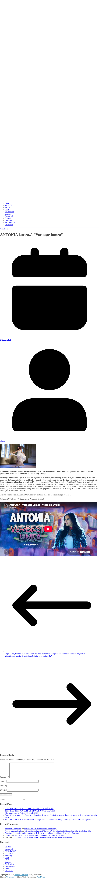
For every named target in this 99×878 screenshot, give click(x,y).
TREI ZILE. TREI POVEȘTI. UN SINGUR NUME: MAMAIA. (30, 811)
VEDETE (9, 205)
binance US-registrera (13, 829)
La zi (7, 210)
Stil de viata (9, 212)
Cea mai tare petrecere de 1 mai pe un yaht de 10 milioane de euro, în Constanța (48, 833)
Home (7, 203)
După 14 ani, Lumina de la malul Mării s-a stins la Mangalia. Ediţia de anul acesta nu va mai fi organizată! (45, 654)
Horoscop (8, 220)
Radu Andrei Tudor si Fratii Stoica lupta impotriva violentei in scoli (38, 835)
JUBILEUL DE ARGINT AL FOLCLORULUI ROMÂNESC (29, 809)
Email (3, 786)
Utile (7, 868)
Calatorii (8, 218)
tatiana (2, 441)
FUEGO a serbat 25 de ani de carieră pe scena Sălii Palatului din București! (44, 837)
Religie (7, 207)
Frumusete (9, 225)
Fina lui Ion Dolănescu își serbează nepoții (40, 829)
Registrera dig (10, 833)
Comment (4, 777)
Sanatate (8, 214)
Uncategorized (10, 866)
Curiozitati (9, 216)
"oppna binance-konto (13, 831)
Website (3, 790)
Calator (7, 835)
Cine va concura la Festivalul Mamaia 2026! (22, 813)
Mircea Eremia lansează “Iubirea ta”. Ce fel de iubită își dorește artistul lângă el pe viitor (58, 831)
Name (3, 781)
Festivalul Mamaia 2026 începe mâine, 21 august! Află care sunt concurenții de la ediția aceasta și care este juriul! (48, 819)
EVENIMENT (10, 223)
